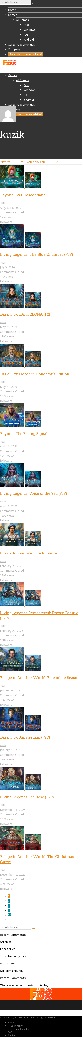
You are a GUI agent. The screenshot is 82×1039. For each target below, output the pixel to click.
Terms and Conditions (19, 1028)
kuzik (3, 203)
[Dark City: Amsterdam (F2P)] (20, 729)
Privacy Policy (15, 1025)
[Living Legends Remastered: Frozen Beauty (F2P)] (20, 605)
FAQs (10, 1032)
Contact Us (13, 1035)
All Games (22, 20)
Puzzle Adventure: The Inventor (29, 553)
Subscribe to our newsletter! (26, 54)
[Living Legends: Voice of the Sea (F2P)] (20, 485)
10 (9, 915)
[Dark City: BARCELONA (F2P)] (20, 306)
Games (12, 15)
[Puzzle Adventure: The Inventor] (20, 545)
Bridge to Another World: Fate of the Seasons (40, 678)
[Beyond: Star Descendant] (20, 187)
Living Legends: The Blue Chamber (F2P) (36, 255)
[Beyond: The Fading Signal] (20, 426)
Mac (26, 25)
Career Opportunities (21, 44)
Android (29, 39)
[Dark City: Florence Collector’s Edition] (20, 366)
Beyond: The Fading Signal (23, 434)
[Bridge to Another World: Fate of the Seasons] (20, 670)
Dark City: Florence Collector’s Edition (34, 374)
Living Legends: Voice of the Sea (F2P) (33, 493)
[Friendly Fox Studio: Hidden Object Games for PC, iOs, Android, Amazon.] (9, 64)
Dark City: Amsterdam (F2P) (25, 737)
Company (14, 49)
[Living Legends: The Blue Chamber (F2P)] (20, 247)
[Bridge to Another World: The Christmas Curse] (20, 849)
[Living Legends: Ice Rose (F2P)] (20, 789)
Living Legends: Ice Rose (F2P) (27, 797)
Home (12, 10)
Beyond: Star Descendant (22, 195)
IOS (26, 34)
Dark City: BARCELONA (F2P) (26, 314)
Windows (30, 30)
